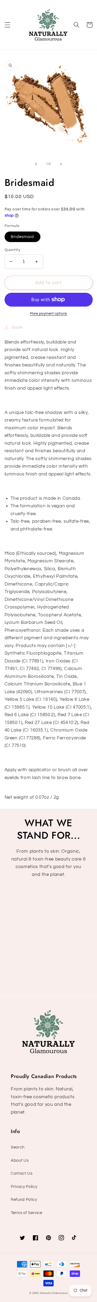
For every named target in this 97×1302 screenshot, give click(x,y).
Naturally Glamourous (53, 1293)
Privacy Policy (24, 1186)
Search (18, 1147)
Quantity (12, 250)
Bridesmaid (22, 236)
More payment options (48, 313)
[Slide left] (36, 164)
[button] (7, 24)
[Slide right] (61, 164)
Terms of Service (26, 1213)
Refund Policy (24, 1199)
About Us (20, 1160)
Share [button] (17, 327)
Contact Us (22, 1173)
